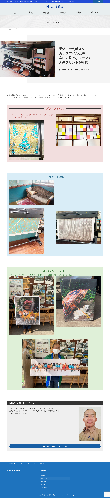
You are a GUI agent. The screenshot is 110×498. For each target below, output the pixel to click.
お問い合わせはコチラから (56, 446)
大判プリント (44, 478)
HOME (42, 473)
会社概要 (43, 484)
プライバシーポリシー (27, 464)
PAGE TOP (105, 481)
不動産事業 (43, 481)
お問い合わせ (98, 1)
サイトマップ (40, 464)
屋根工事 (43, 475)
